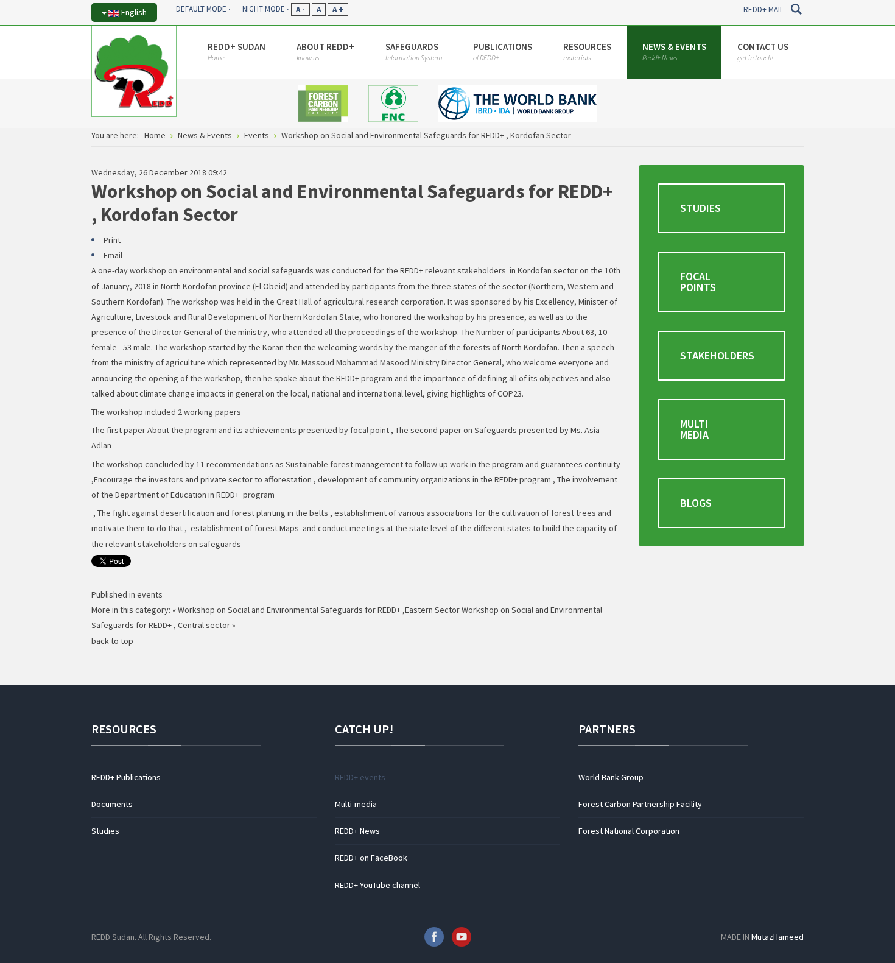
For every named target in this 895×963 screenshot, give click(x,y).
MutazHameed (777, 936)
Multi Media (694, 429)
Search (796, 9)
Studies (700, 208)
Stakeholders (717, 355)
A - (300, 9)
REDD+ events (360, 777)
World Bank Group (611, 777)
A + (337, 9)
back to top (112, 640)
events (150, 594)
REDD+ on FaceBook (371, 857)
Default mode (201, 9)
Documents (112, 804)
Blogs (696, 503)
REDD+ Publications (126, 777)
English (133, 12)
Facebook (434, 937)
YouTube (461, 937)
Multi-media (356, 804)
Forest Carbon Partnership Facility (640, 804)
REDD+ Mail (763, 9)
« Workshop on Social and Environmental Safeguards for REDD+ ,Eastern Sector (316, 609)
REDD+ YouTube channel (377, 885)
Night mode (263, 9)
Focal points (698, 281)
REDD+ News (357, 830)
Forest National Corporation (628, 830)
